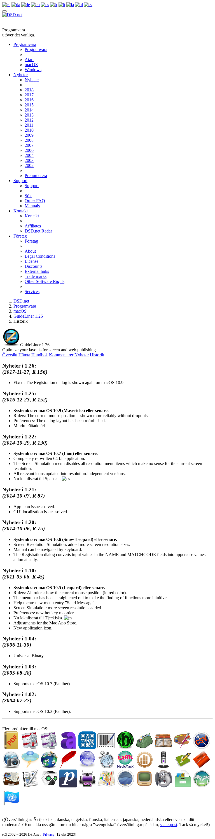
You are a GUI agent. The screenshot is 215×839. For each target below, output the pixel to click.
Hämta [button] (24, 354)
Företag (20, 236)
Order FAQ (35, 200)
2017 (29, 94)
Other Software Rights (44, 281)
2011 (29, 125)
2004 (29, 155)
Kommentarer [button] (61, 354)
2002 (29, 165)
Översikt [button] (9, 354)
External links (37, 271)
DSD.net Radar (38, 231)
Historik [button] (97, 354)
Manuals (32, 205)
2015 (29, 105)
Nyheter (20, 74)
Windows (33, 69)
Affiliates (33, 226)
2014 (29, 110)
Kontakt (20, 210)
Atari (29, 59)
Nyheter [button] (81, 354)
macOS (31, 64)
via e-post (168, 824)
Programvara (24, 44)
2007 (29, 145)
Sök (28, 195)
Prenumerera (36, 175)
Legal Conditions (40, 256)
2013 (29, 115)
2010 (29, 130)
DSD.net (21, 301)
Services (32, 291)
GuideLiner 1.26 (28, 316)
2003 (29, 160)
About (30, 251)
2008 (29, 140)
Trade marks (35, 276)
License (31, 261)
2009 (29, 135)
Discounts (33, 266)
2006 (29, 150)
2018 (29, 89)
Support (20, 180)
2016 (29, 99)
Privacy (49, 834)
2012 (29, 120)
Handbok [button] (39, 354)
